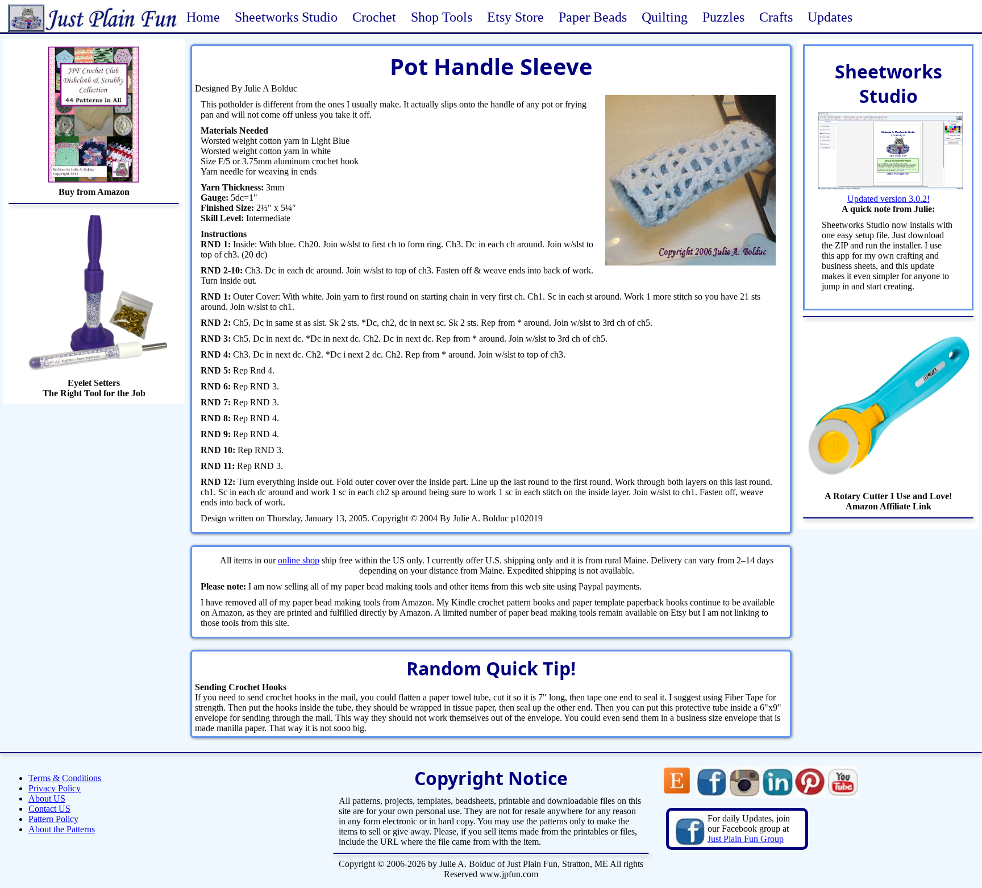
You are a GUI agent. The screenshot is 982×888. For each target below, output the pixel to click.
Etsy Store (515, 17)
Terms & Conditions (64, 778)
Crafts (776, 17)
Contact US (49, 809)
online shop (298, 560)
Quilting (665, 17)
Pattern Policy (53, 819)
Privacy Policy (54, 788)
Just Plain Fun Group (746, 839)
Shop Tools (441, 17)
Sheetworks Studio (286, 17)
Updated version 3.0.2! (888, 199)
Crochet (374, 17)
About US (46, 798)
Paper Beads (593, 17)
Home (203, 17)
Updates (830, 17)
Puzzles (723, 17)
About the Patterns (61, 829)
